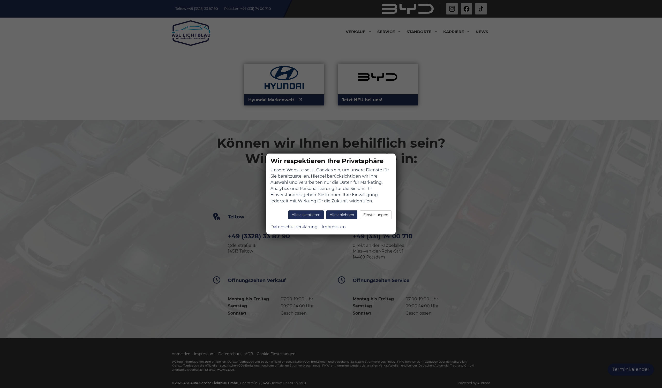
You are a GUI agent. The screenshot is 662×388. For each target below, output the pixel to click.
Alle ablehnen (342, 214)
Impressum (334, 226)
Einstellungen (375, 214)
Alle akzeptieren (306, 214)
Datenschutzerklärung (294, 226)
